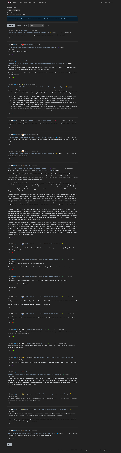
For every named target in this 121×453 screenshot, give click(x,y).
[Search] (102, 2)
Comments (19, 25)
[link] (50, 33)
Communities (23, 2)
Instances (91, 450)
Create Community (41, 2)
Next (9, 445)
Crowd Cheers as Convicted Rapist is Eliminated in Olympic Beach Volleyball (27, 32)
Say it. (42, 329)
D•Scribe (13, 2)
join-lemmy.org (108, 450)
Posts (25, 25)
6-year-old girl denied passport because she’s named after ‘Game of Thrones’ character (30, 137)
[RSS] (48, 25)
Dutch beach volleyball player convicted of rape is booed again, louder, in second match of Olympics (33, 374)
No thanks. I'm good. (46, 120)
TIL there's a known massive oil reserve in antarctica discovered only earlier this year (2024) (31, 47)
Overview (11, 25)
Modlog (81, 450)
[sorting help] (45, 25)
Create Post (31, 2)
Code (101, 450)
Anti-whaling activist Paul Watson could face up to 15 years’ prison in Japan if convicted (30, 433)
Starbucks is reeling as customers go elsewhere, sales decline (50, 394)
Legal (86, 450)
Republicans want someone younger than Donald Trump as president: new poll (55, 357)
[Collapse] (9, 30)
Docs (97, 450)
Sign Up (110, 2)
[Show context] (48, 33)
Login (105, 2)
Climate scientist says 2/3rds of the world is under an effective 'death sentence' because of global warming (35, 63)
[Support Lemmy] (49, 2)
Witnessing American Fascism (50, 243)
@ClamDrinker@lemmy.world (43, 170)
